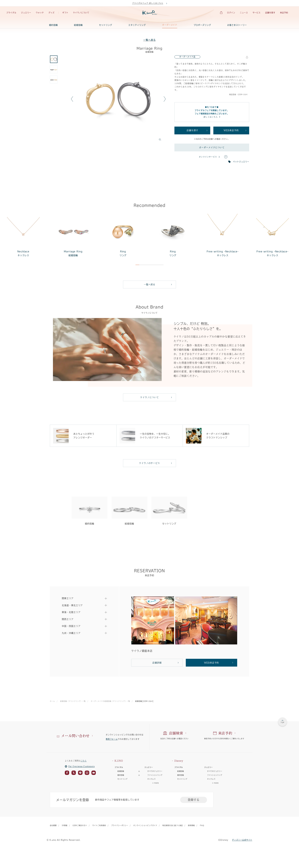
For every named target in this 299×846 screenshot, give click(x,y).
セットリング (105, 25)
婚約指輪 (53, 25)
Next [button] (164, 99)
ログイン (231, 13)
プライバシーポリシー (119, 825)
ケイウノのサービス (149, 463)
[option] (118, 99)
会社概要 (53, 825)
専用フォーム (112, 739)
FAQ (202, 825)
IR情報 (64, 825)
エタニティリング (137, 25)
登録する (193, 799)
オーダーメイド (169, 25)
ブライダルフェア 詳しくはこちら (147, 3)
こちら (84, 761)
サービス (257, 13)
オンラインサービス (208, 157)
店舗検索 (176, 733)
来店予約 (284, 13)
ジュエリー (26, 13)
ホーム (52, 701)
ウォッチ (40, 13)
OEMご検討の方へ (80, 825)
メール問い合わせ (75, 736)
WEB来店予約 (231, 130)
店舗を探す (270, 13)
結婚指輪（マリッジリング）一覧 (73, 701)
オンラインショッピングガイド (145, 825)
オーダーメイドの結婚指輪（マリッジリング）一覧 (110, 701)
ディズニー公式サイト (242, 840)
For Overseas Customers (81, 766)
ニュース (244, 13)
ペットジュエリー (241, 162)
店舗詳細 (157, 663)
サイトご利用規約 (99, 825)
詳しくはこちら (211, 117)
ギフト (65, 13)
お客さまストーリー (237, 25)
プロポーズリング (202, 25)
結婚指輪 (78, 25)
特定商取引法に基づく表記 (172, 825)
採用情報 (191, 825)
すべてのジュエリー (154, 771)
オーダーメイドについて (212, 147)
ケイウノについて (81, 13)
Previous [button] (72, 99)
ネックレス (151, 779)
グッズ (51, 13)
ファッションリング (154, 775)
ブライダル (11, 13)
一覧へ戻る (149, 40)
